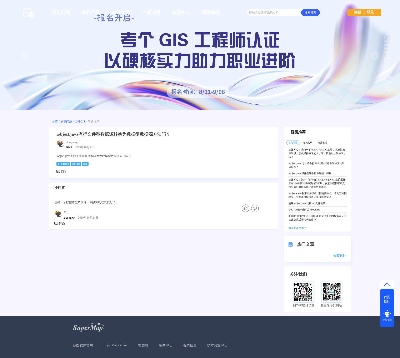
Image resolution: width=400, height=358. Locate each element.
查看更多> (340, 255)
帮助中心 (165, 345)
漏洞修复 (211, 12)
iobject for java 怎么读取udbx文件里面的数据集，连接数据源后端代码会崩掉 (317, 217)
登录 (370, 12)
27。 (66, 212)
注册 (357, 12)
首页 (55, 121)
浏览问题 (61, 12)
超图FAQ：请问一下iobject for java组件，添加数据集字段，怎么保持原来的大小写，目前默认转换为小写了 (317, 153)
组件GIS (80, 121)
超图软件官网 (83, 345)
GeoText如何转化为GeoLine (304, 209)
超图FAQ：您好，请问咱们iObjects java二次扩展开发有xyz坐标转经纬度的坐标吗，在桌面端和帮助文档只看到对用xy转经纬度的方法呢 (317, 183)
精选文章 (121, 12)
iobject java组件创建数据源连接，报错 (310, 173)
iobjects (76, 164)
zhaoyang (72, 142)
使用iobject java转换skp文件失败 (307, 203)
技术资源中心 (217, 345)
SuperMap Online (115, 345)
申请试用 (151, 12)
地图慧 (143, 345)
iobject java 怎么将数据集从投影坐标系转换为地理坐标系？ (317, 165)
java (85, 164)
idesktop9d (63, 164)
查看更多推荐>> (297, 228)
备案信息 (189, 345)
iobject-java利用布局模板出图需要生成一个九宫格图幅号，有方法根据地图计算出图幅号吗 (318, 195)
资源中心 (181, 12)
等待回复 (91, 12)
